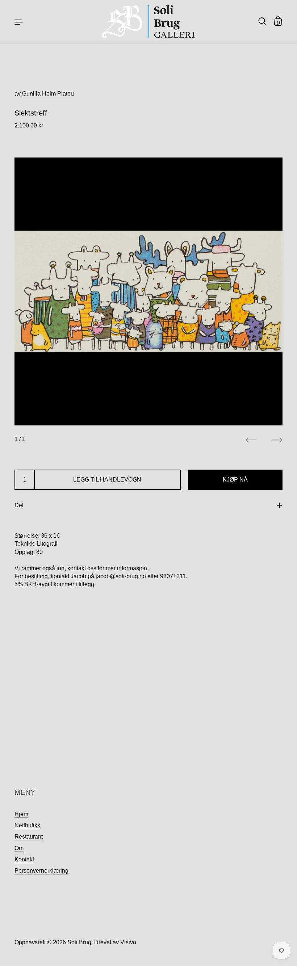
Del (19, 505)
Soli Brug (79, 942)
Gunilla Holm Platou (48, 94)
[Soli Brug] (148, 21)
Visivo (128, 942)
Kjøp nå (235, 479)
